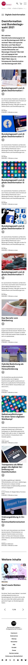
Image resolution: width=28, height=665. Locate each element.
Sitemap (14, 639)
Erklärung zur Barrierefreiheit (13, 656)
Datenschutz (14, 636)
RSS (14, 644)
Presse (14, 650)
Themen (4, 8)
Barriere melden (14, 653)
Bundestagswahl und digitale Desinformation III (13, 181)
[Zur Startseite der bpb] (7, 5)
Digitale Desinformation (15, 14)
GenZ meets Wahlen (11, 585)
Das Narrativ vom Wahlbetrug (10, 319)
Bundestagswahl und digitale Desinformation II (13, 135)
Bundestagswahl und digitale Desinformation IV (13, 227)
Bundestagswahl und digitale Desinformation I (13, 89)
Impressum (14, 633)
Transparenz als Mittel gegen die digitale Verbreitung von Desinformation (12, 468)
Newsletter (14, 641)
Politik (9, 8)
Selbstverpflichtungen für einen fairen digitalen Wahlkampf (13, 416)
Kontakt (14, 647)
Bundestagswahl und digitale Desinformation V (13, 273)
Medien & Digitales (18, 8)
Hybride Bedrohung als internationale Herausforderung (12, 366)
